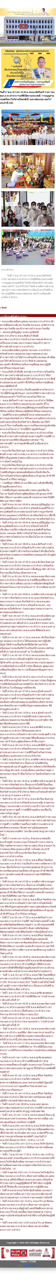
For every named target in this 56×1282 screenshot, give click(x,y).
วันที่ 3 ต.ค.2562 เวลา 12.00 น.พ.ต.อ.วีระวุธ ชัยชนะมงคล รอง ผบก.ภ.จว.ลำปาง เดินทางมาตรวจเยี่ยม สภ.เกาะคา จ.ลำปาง (26, 1226)
